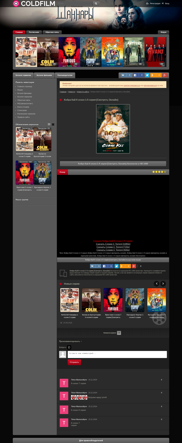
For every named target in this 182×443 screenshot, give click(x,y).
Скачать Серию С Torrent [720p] (113, 247)
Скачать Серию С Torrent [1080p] (113, 244)
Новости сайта (83, 92)
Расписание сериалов (26, 114)
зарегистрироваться (132, 86)
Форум (163, 32)
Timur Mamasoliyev (79, 380)
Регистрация (155, 4)
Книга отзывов (23, 107)
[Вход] (69, 347)
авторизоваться (150, 86)
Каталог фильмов (44, 75)
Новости (71, 92)
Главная (19, 32)
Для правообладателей (91, 440)
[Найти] (96, 3)
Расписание (34, 32)
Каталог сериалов (23, 75)
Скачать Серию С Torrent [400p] (113, 250)
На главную (34, 3)
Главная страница (24, 87)
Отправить (74, 362)
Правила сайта (23, 117)
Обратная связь (52, 32)
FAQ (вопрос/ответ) (25, 104)
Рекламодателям (65, 75)
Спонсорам (22, 110)
